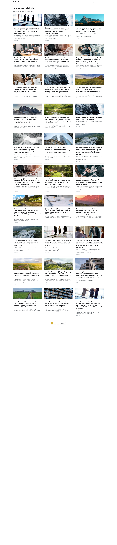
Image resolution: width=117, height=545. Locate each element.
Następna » (63, 323)
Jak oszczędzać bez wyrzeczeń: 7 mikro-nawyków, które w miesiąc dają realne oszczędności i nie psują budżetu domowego (89, 273)
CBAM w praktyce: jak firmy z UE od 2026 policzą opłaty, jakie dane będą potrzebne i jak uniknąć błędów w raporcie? (88, 29)
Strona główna (101, 2)
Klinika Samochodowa (20, 2)
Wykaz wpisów (92, 2)
